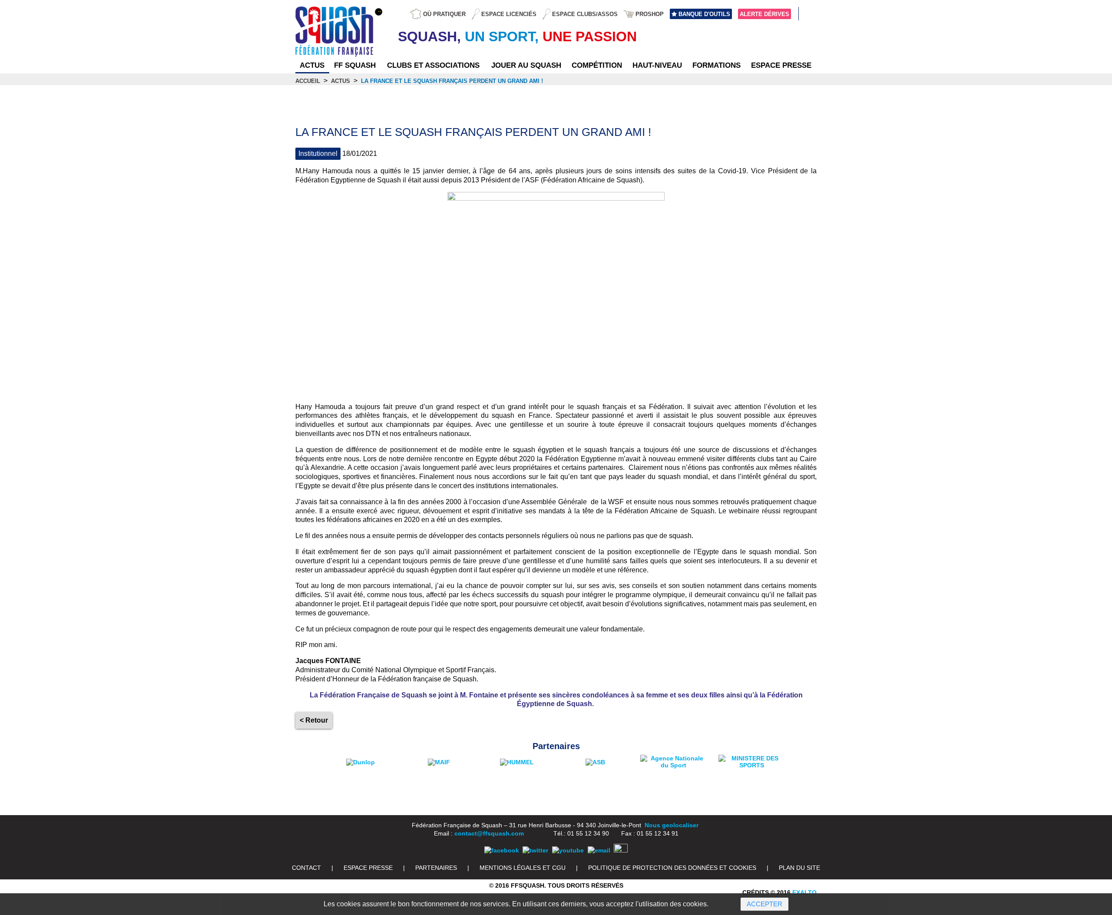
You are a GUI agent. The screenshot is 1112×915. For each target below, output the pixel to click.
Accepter (764, 904)
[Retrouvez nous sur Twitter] (535, 850)
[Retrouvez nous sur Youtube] (568, 850)
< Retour (314, 720)
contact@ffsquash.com (489, 833)
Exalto (804, 892)
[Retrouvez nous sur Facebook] (501, 850)
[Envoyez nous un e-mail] (599, 850)
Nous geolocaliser (671, 825)
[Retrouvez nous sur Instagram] (621, 850)
